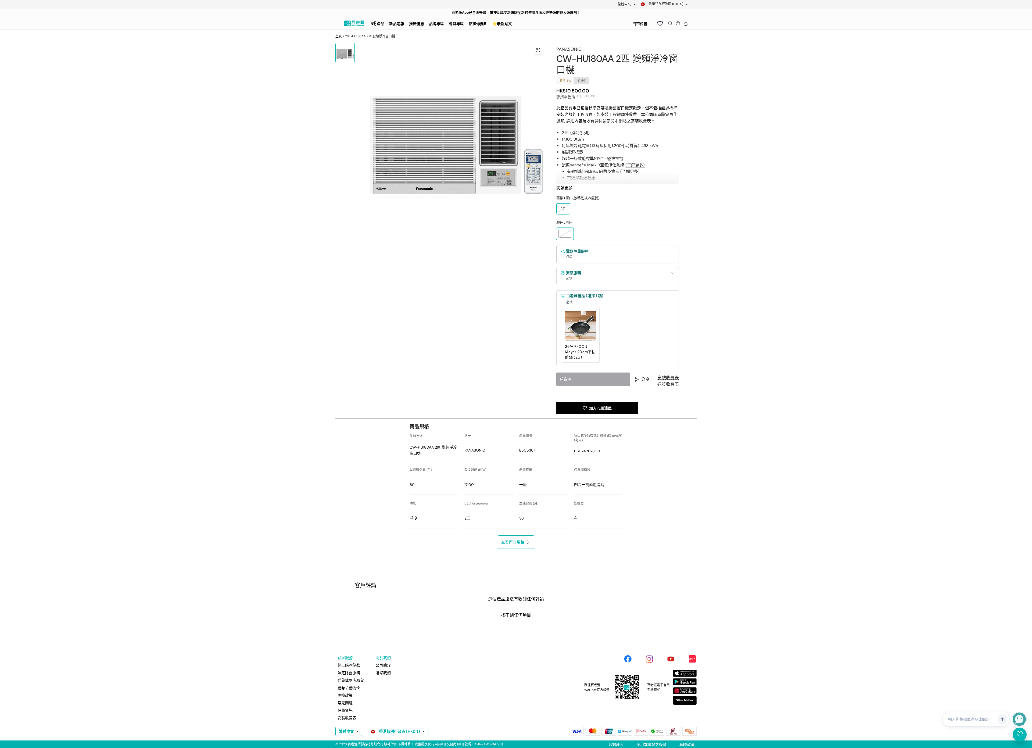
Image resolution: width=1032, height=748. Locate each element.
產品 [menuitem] (380, 23)
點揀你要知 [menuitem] (478, 23)
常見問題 (345, 702)
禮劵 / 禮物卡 (349, 687)
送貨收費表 (668, 384)
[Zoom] (538, 50)
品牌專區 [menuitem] (436, 23)
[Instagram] (649, 659)
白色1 (565, 234)
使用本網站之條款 (651, 744)
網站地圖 (616, 744)
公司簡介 (383, 665)
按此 (496, 12)
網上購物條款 (349, 665)
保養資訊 (345, 710)
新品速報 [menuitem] (396, 23)
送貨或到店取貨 (351, 680)
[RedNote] (692, 659)
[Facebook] (628, 659)
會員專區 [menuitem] (456, 23)
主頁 (338, 36)
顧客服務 (345, 657)
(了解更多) (635, 165)
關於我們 (383, 657)
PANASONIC (569, 49)
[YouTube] (670, 659)
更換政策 (345, 695)
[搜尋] (670, 23)
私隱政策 (686, 744)
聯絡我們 (383, 672)
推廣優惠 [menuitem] (416, 23)
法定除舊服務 (349, 672)
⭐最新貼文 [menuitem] (502, 23)
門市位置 (639, 23)
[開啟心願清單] (660, 23)
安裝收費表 (668, 378)
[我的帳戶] (678, 23)
